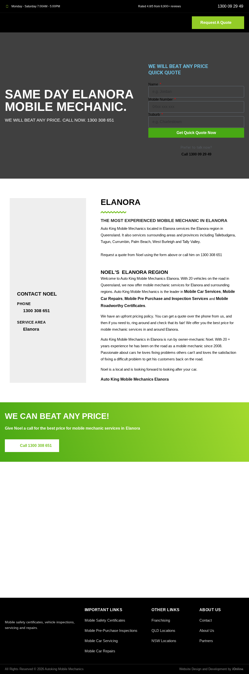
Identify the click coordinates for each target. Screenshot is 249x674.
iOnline (237, 669)
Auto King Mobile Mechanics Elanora (135, 379)
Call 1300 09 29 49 (196, 154)
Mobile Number (161, 99)
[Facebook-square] (8, 638)
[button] (180, 23)
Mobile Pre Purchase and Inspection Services (166, 299)
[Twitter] (19, 638)
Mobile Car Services (202, 291)
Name (153, 84)
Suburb (154, 114)
